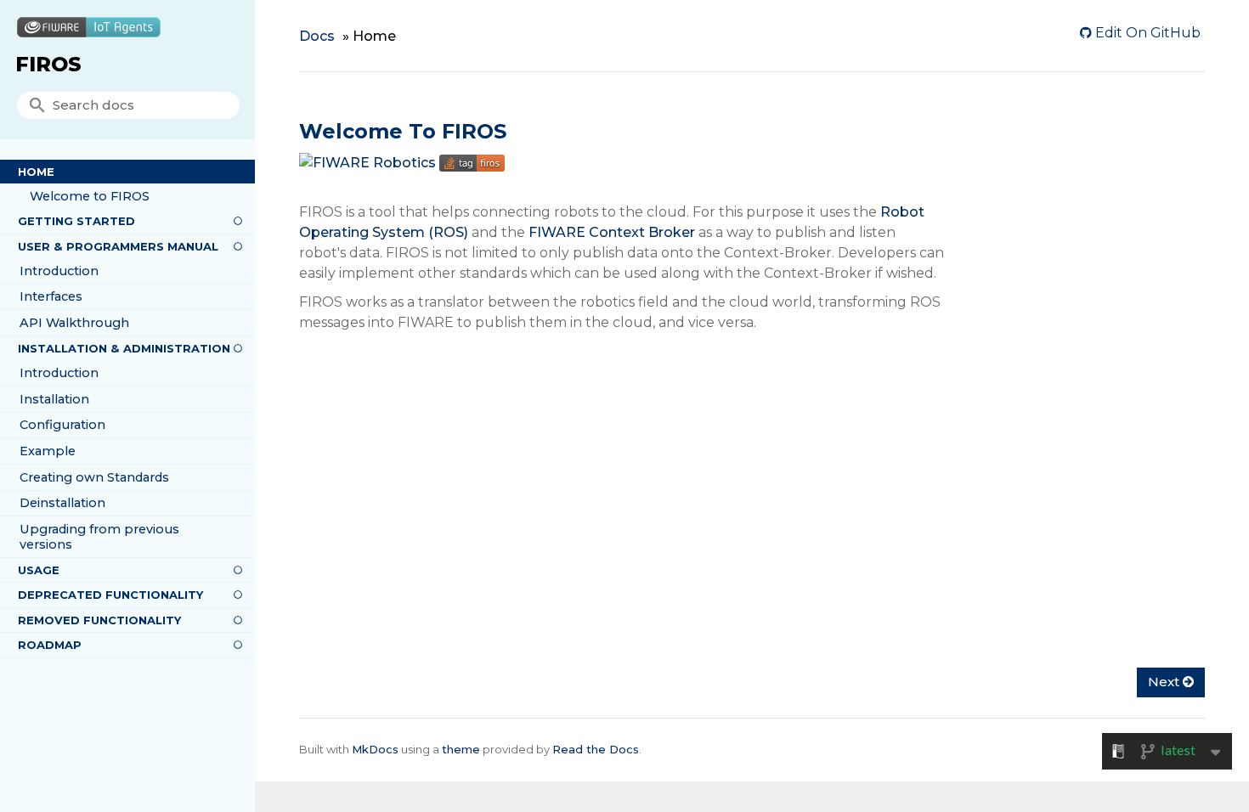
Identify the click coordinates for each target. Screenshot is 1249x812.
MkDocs (375, 749)
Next (1165, 682)
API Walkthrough (74, 322)
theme (461, 749)
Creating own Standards (94, 477)
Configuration (62, 424)
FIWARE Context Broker (611, 232)
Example (48, 451)
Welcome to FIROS (90, 196)
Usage (38, 570)
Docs (317, 36)
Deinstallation (62, 502)
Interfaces (51, 296)
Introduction (59, 271)
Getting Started (76, 221)
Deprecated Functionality (110, 594)
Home (36, 171)
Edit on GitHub (1146, 33)
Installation (54, 399)
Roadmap (50, 644)
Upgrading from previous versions (99, 537)
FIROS (48, 64)
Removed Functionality (99, 620)
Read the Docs (595, 749)
